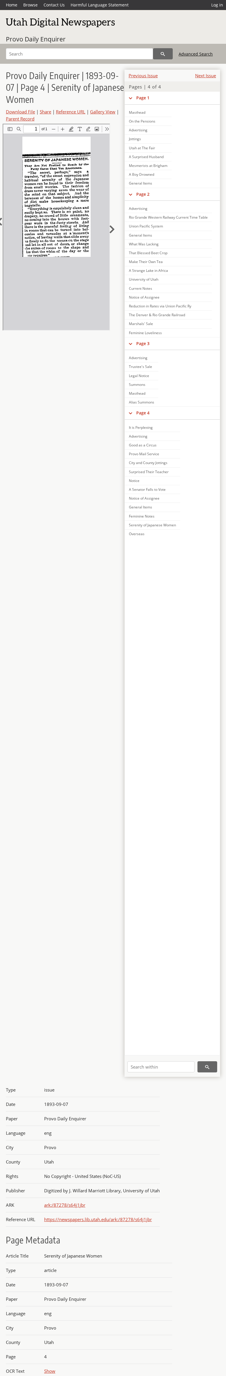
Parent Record (20, 119)
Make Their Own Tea (146, 261)
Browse (30, 5)
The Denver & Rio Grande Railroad (157, 314)
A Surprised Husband (146, 156)
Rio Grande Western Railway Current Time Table (168, 217)
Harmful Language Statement (100, 5)
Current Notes (140, 288)
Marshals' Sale (141, 323)
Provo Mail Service (144, 453)
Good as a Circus (143, 445)
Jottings (135, 138)
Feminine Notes (141, 516)
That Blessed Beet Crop (148, 252)
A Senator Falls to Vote (147, 489)
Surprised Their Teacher (149, 471)
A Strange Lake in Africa (148, 270)
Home (11, 5)
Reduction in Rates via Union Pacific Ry (160, 306)
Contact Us (54, 5)
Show (49, 1371)
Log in (217, 5)
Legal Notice (139, 375)
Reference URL (70, 112)
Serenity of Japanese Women (152, 525)
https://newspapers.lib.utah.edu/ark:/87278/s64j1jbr (98, 1219)
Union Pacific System (146, 226)
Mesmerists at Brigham (148, 165)
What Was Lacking (144, 244)
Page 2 (142, 194)
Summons (137, 384)
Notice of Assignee (144, 297)
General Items (140, 183)
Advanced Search (196, 54)
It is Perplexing (141, 427)
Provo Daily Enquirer (36, 39)
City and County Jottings (148, 462)
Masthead (137, 393)
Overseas (136, 533)
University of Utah (143, 279)
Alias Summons (141, 402)
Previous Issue (143, 75)
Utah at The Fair (142, 147)
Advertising (138, 130)
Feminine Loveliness (145, 332)
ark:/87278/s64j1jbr (64, 1205)
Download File (20, 112)
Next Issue (205, 75)
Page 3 (142, 343)
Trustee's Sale (140, 366)
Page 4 (142, 413)
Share (45, 112)
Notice (134, 480)
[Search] (163, 53)
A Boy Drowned (141, 174)
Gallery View (102, 112)
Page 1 (142, 98)
